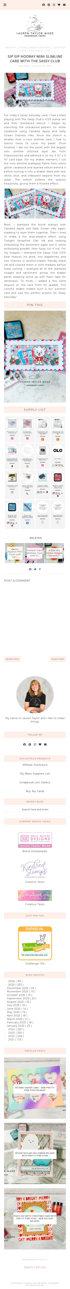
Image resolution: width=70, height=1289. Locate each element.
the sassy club (39, 50)
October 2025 (16, 995)
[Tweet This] (35, 569)
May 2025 (14, 1012)
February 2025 (17, 1022)
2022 (12, 1036)
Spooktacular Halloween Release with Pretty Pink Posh (35, 1154)
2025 (11, 984)
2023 (12, 1032)
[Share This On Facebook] (30, 569)
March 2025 (15, 1019)
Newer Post (12, 659)
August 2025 (16, 1001)
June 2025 (14, 1008)
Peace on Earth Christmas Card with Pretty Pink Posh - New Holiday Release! (35, 1218)
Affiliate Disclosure (35, 764)
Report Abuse (35, 1267)
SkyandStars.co (35, 1285)
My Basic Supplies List (35, 773)
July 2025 (13, 1005)
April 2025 (14, 1015)
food (23, 47)
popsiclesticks (40, 47)
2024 (12, 1029)
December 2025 (18, 988)
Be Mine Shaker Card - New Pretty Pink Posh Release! (34, 1088)
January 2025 (16, 1025)
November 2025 (18, 991)
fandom (11, 47)
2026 (12, 981)
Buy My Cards (35, 791)
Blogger (42, 1260)
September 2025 (18, 998)
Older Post (57, 659)
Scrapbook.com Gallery (35, 782)
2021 (11, 1039)
